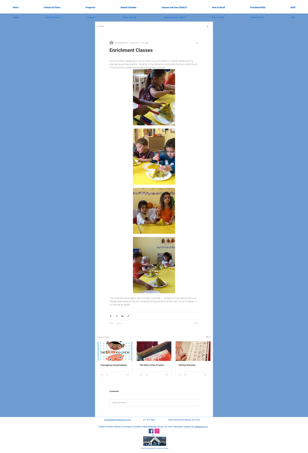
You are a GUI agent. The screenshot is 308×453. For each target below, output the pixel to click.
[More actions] (197, 42)
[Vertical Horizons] (193, 351)
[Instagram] (157, 431)
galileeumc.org (201, 426)
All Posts (100, 26)
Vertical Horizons (187, 365)
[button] (293, 7)
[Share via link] (128, 316)
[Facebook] (151, 431)
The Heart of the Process (152, 365)
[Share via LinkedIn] (122, 316)
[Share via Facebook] (110, 316)
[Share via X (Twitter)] (116, 316)
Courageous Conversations (113, 365)
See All (208, 337)
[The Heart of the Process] (154, 351)
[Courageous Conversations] (115, 351)
